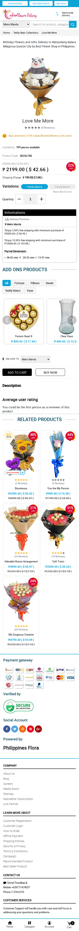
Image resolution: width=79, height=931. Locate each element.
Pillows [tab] (35, 283)
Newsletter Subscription (18, 799)
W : (26, 257)
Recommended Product (18, 861)
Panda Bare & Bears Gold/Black (34, 187)
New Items (61, 3)
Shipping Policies (13, 841)
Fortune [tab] (19, 283)
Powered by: (13, 739)
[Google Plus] (38, 729)
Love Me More (49, 32)
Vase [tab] (30, 290)
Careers (8, 784)
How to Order (11, 831)
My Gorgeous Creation (21, 634)
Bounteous (21, 488)
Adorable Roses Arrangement (21, 561)
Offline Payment (13, 836)
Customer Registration (17, 821)
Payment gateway (18, 660)
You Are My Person (58, 488)
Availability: (21, 147)
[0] (69, 923)
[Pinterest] (30, 729)
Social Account (15, 720)
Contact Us (11, 875)
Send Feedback (17, 883)
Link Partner (10, 804)
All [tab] (6, 283)
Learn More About (16, 813)
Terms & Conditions (15, 851)
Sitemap (8, 794)
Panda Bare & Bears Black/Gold (62, 187)
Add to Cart (17, 372)
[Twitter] (14, 729)
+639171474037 (21, 887)
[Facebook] (6, 729)
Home (6, 32)
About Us (9, 773)
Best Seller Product (41, 3)
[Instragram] (22, 729)
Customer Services (17, 900)
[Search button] (73, 24)
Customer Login (13, 826)
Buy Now (50, 372)
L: (11, 257)
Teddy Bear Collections (25, 32)
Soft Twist (58, 561)
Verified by (12, 693)
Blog (6, 779)
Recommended (15, 3)
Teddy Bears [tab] (12, 290)
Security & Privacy (14, 846)
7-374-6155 (17, 892)
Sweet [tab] (49, 283)
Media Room (11, 789)
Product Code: (17, 156)
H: (42, 257)
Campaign (9, 856)
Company (10, 765)
